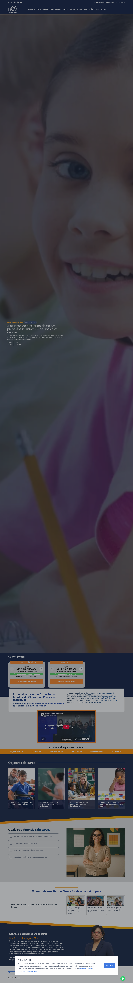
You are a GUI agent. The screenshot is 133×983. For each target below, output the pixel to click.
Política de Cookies (85, 969)
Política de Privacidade (29, 971)
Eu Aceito (109, 965)
